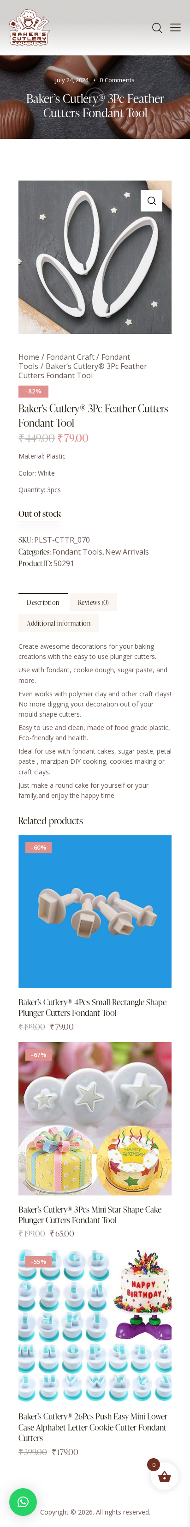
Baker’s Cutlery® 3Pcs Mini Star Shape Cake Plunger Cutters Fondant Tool (89, 1214)
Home (28, 357)
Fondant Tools (77, 552)
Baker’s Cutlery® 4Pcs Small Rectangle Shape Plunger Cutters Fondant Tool (92, 1007)
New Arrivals (127, 552)
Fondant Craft (71, 357)
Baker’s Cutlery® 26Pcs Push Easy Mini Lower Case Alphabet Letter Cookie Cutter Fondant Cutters (92, 1427)
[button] (151, 200)
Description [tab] (43, 602)
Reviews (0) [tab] (93, 602)
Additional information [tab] (58, 623)
